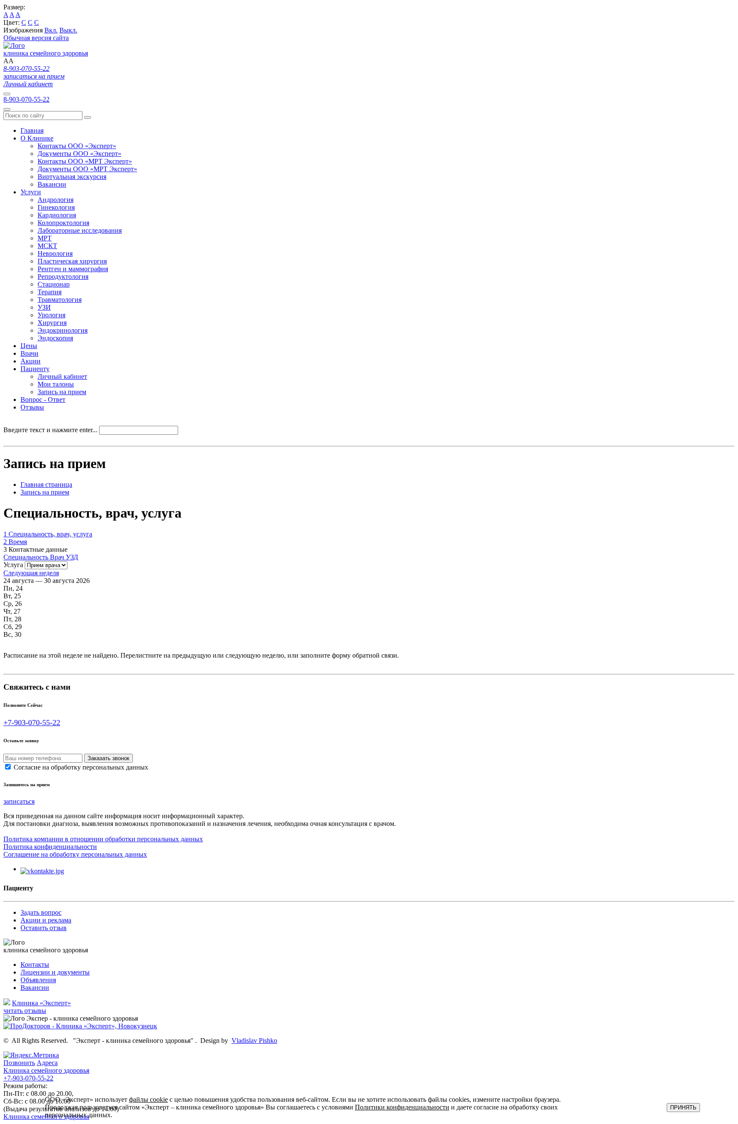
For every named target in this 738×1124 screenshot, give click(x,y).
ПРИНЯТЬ (683, 1107)
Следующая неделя (31, 573)
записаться (19, 801)
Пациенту (35, 368)
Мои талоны (56, 384)
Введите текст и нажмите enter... (50, 429)
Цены (28, 345)
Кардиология (57, 215)
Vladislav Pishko (254, 1040)
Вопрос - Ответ (42, 399)
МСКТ (47, 245)
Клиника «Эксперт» (41, 1003)
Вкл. (51, 30)
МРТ (45, 238)
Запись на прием (62, 391)
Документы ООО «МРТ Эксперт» (87, 169)
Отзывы (32, 407)
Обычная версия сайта (36, 37)
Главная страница (46, 484)
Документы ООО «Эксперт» (79, 153)
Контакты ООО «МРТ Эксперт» (85, 161)
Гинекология (56, 207)
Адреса (47, 1062)
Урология (51, 315)
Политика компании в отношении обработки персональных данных (103, 839)
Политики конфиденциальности (402, 1107)
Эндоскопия (55, 338)
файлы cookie (148, 1099)
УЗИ (44, 307)
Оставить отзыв (43, 927)
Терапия (50, 292)
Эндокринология (63, 330)
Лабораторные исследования (80, 230)
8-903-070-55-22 (26, 68)
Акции (30, 361)
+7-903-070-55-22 (31, 722)
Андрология (55, 199)
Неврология (55, 253)
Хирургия (52, 322)
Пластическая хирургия (72, 261)
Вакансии (52, 184)
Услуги (30, 192)
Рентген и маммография (73, 268)
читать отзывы (24, 1010)
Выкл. (68, 30)
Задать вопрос (41, 912)
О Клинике (36, 138)
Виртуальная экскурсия (72, 176)
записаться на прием (33, 76)
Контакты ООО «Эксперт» (77, 145)
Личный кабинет (28, 84)
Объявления (38, 980)
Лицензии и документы (55, 972)
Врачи (29, 353)
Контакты (34, 964)
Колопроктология (63, 222)
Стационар (54, 284)
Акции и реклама (45, 920)
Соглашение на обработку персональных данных (75, 854)
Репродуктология (63, 276)
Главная (32, 130)
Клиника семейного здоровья (46, 1074)
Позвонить (19, 1062)
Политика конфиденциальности (50, 846)
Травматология (60, 299)
